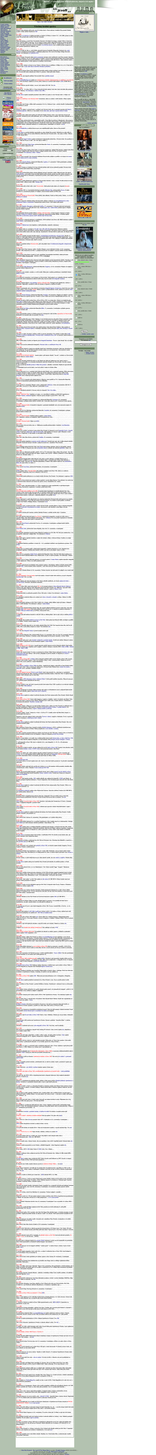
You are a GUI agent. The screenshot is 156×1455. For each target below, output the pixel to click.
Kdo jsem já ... (4, 57)
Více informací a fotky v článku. (32, 152)
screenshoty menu (41, 448)
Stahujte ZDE (39, 182)
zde (54, 85)
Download (3, 73)
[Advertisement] (44, 1443)
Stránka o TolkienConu (22, 225)
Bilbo (59, 953)
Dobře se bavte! (20, 273)
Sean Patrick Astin (21, 528)
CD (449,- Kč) (37, 229)
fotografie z (59, 754)
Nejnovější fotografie (5, 28)
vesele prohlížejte (65, 1071)
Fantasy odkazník (5, 65)
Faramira (45, 294)
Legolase (45, 162)
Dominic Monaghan (27, 206)
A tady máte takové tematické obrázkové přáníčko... (37, 66)
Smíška (42, 206)
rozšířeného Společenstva (40, 961)
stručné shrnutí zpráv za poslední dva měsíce (35, 1010)
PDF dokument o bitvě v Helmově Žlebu (34, 679)
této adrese (21, 94)
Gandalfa (46, 410)
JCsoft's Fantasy (60, 1450)
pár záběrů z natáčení (32, 1067)
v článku (47, 534)
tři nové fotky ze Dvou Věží (32, 1014)
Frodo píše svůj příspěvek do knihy (30, 507)
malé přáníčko (20, 174)
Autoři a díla (3, 61)
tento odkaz (19, 301)
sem (31, 461)
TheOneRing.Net (30, 1380)
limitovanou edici (21, 653)
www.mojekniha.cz (23, 128)
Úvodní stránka (4, 24)
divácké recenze (90, 353)
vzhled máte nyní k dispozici (38, 691)
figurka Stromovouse (46, 966)
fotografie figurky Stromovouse (53, 288)
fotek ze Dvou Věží (52, 747)
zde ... (58, 1322)
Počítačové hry (4, 71)
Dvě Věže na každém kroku (45, 912)
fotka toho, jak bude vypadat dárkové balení (56, 110)
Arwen (46, 386)
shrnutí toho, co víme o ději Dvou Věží (63, 738)
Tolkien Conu (57, 589)
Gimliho (41, 437)
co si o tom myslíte (53, 1197)
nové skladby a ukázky (52, 728)
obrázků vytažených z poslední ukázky (42, 640)
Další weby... (8, 144)
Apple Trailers (27, 139)
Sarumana (55, 399)
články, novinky (90, 352)
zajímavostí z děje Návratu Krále (34, 431)
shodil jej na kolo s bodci (34, 718)
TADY (61, 778)
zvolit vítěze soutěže (34, 911)
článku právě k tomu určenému (28, 157)
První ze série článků (36, 672)
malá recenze (86, 102)
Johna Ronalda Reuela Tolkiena (61, 586)
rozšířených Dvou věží (55, 344)
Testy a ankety (4, 67)
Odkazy (2, 52)
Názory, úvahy (4, 46)
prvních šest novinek (57, 734)
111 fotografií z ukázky (58, 278)
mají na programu (38, 57)
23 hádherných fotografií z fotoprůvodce (60, 243)
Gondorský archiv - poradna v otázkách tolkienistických (84, 249)
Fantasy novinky (4, 58)
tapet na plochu (34, 1417)
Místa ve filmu (4, 36)
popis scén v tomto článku (51, 207)
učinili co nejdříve (60, 857)
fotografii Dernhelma (46, 340)
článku (48, 517)
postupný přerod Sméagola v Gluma (60, 739)
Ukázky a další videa (5, 35)
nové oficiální (40, 282)
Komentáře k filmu (5, 47)
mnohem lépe (19, 577)
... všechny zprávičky (91, 123)
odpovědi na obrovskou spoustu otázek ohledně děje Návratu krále (34, 215)
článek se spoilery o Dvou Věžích (28, 665)
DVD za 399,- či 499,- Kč (84, 217)
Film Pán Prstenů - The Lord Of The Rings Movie (35, 1450)
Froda (48, 144)
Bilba (42, 308)
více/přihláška (65, 323)
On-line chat (3, 66)
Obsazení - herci (4, 32)
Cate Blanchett (65, 425)
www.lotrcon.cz (26, 35)
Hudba (2, 37)
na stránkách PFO (34, 53)
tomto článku (19, 221)
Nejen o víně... (84, 32)
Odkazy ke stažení (21, 196)
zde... (42, 315)
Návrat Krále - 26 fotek (84, 150)
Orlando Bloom (26, 162)
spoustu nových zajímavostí (39, 441)
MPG (54, 1302)
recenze (66, 653)
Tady (41, 446)
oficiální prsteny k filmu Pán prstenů (36, 364)
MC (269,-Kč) (46, 229)
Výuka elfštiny (4, 40)
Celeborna (49, 384)
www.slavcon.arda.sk (47, 45)
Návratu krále (43, 344)
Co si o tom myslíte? (34, 1403)
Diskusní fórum (4, 44)
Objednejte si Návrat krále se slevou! (84, 204)
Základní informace (5, 31)
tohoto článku (29, 356)
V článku (32, 658)
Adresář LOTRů (4, 48)
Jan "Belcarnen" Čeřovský (56, 1451)
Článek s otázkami (26, 395)
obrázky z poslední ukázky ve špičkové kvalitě (36, 1111)
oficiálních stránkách (23, 790)
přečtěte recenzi (49, 76)
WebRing (2, 51)
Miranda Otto (48, 190)
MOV (58, 1302)
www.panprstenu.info (22, 759)
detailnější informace (21, 654)
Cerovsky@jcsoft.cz (8, 88)
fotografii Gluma (28, 630)
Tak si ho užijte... (52, 390)
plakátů (62, 448)
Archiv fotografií (4, 33)
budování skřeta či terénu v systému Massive (54, 707)
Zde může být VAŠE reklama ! (8, 93)
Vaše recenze (3, 29)
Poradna (2, 39)
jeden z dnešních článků (27, 328)
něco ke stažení (37, 1357)
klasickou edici (66, 652)
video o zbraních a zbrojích (49, 597)
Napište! (67, 1454)
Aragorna (47, 266)
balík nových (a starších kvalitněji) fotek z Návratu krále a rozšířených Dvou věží (43, 334)
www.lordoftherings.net (24, 80)
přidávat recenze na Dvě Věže (37, 620)
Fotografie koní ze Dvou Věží (24, 965)
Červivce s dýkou (46, 716)
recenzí (70, 156)
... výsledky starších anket (87, 334)
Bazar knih (3, 59)
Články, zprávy (4, 27)
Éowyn (63, 190)
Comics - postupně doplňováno (84, 181)
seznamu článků (40, 1240)
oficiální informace (47, 727)
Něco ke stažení (4, 41)
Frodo (55, 953)
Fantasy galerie (4, 63)
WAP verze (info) (8, 80)
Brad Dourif (25, 523)
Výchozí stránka (8, 83)
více (63, 124)
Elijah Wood (31, 144)
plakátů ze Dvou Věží (41, 845)
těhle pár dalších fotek (27, 610)
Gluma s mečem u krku (45, 773)
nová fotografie (23, 774)
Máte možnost (27, 685)
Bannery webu (4, 50)
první (17, 261)
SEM (56, 927)
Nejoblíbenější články (84, 184)
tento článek (19, 822)
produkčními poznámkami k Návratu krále (52, 235)
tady (60, 1115)
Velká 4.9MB (65, 646)
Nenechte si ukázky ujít (36, 701)
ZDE (36, 31)
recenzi (18, 754)
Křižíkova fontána (21, 1004)
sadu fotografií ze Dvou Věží (41, 1025)
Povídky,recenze (4, 62)
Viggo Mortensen (28, 266)
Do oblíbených (8, 78)
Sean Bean (26, 466)
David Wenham (26, 294)
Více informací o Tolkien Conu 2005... (36, 90)
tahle (25, 609)
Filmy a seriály (4, 69)
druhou (23, 261)
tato (51, 1429)
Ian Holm (26, 308)
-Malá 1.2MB (24, 648)
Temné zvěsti (3, 43)
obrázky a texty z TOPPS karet (31, 748)
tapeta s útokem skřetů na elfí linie (42, 708)
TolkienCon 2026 (5, 25)
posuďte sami (22, 841)
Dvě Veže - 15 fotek (84, 166)
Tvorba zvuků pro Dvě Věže (41, 767)
